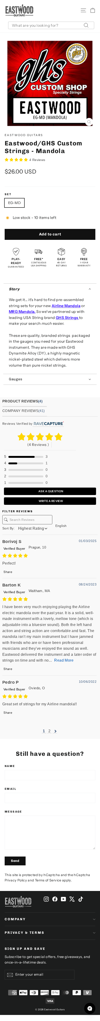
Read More (63, 660)
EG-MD (14, 203)
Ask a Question (50, 491)
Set (8, 194)
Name (10, 766)
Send (15, 861)
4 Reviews (37, 160)
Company (15, 919)
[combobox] (51, 25)
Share (7, 572)
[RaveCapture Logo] (48, 423)
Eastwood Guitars (24, 135)
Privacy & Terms (24, 933)
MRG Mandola (21, 311)
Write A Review (50, 501)
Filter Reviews (17, 511)
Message (13, 811)
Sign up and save (25, 949)
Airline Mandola (66, 305)
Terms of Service (48, 880)
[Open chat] (89, 1008)
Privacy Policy (16, 880)
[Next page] (55, 731)
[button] (50, 289)
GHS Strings (67, 317)
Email (11, 788)
